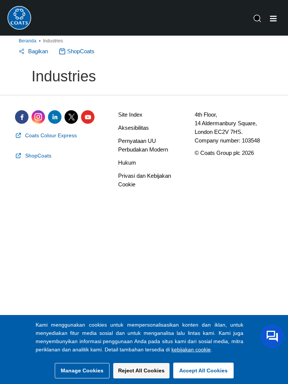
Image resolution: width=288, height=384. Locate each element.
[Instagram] (38, 117)
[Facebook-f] (21, 117)
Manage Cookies (82, 371)
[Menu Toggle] (273, 18)
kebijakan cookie (191, 349)
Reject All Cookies (141, 371)
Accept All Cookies (203, 371)
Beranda (27, 41)
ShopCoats (80, 51)
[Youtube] (87, 117)
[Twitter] (71, 117)
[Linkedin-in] (55, 117)
